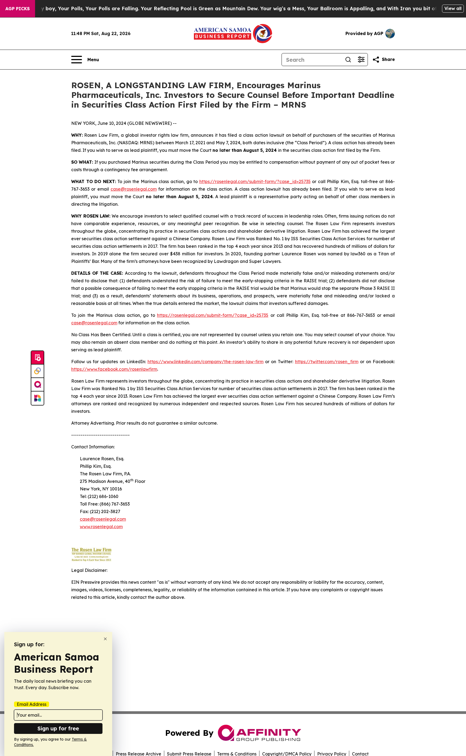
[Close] (105, 638)
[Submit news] (37, 358)
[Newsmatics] (37, 398)
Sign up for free (58, 728)
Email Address (31, 704)
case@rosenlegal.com (134, 189)
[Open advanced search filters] (361, 59)
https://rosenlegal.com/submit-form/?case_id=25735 (255, 181)
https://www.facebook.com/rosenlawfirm (114, 369)
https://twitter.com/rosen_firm (326, 361)
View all (452, 8)
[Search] (348, 59)
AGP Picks (17, 8)
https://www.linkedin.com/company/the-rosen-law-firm (205, 361)
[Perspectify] (37, 371)
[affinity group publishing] (37, 384)
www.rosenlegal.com (101, 526)
